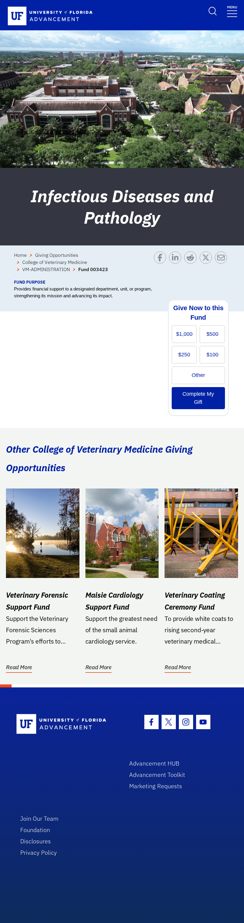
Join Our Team (39, 818)
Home (20, 255)
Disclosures (35, 841)
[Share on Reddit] (191, 265)
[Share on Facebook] (161, 265)
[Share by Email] (222, 265)
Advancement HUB (154, 763)
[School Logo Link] (65, 724)
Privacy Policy (38, 852)
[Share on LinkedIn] (176, 265)
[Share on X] (207, 265)
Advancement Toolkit (157, 775)
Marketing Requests (155, 786)
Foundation (35, 830)
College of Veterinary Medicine (54, 262)
